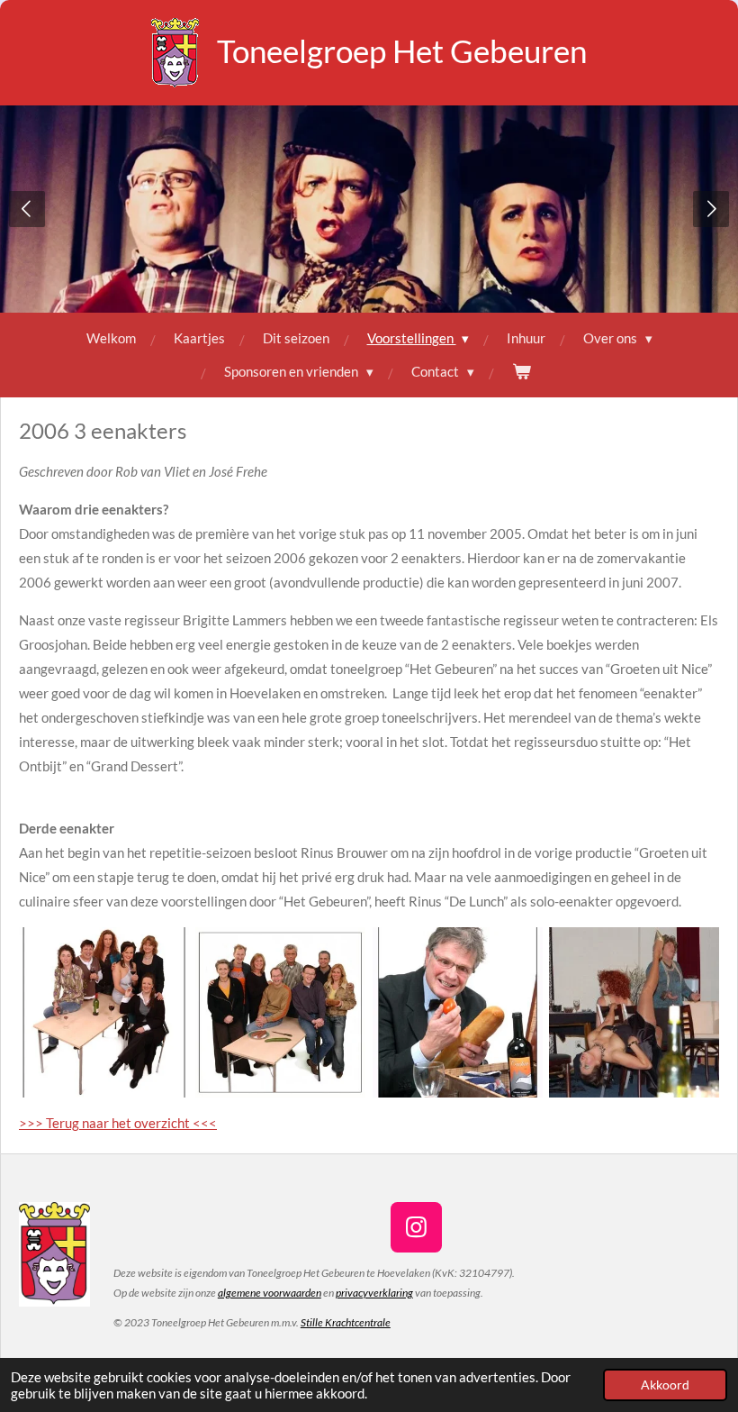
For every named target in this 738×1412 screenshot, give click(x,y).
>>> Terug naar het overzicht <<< (118, 1123)
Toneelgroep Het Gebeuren (402, 50)
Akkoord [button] (665, 1385)
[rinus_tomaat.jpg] (457, 1012)
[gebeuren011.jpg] (633, 1012)
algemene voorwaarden (269, 1292)
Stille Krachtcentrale (346, 1322)
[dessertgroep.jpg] (103, 1012)
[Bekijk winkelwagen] (521, 371)
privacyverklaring (374, 1292)
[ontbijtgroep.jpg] (281, 1012)
